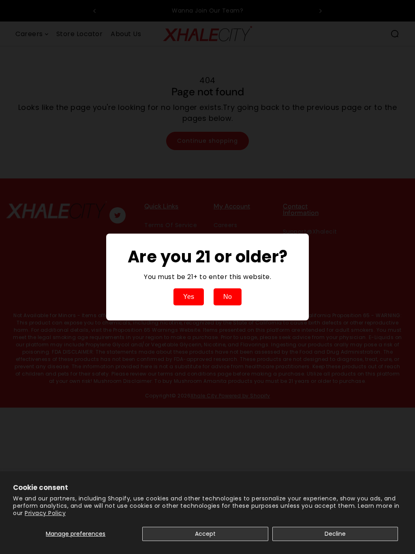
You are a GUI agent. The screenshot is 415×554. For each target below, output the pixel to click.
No (227, 296)
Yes (188, 296)
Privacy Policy (45, 513)
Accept (205, 534)
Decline (335, 534)
